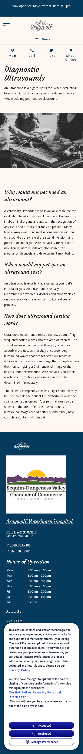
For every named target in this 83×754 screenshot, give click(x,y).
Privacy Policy (20, 670)
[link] (41, 25)
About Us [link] (13, 611)
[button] (6, 25)
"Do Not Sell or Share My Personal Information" (35, 694)
